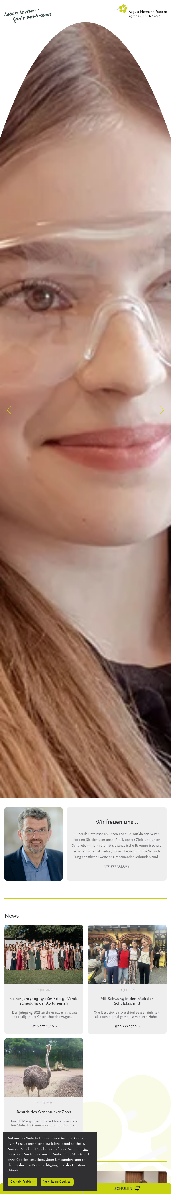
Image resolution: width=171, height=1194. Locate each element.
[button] (9, 410)
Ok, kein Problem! (22, 1182)
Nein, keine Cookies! (57, 1182)
